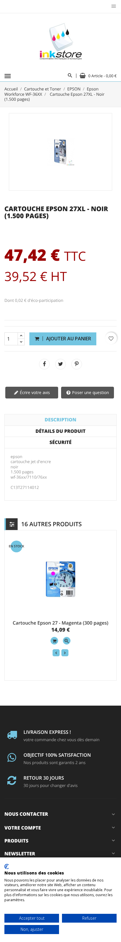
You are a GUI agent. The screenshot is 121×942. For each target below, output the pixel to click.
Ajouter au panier (68, 338)
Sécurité (60, 442)
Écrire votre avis (34, 392)
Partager (44, 364)
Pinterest (76, 364)
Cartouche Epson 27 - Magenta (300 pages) (60, 623)
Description (60, 419)
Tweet (60, 364)
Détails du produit (60, 431)
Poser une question (90, 392)
